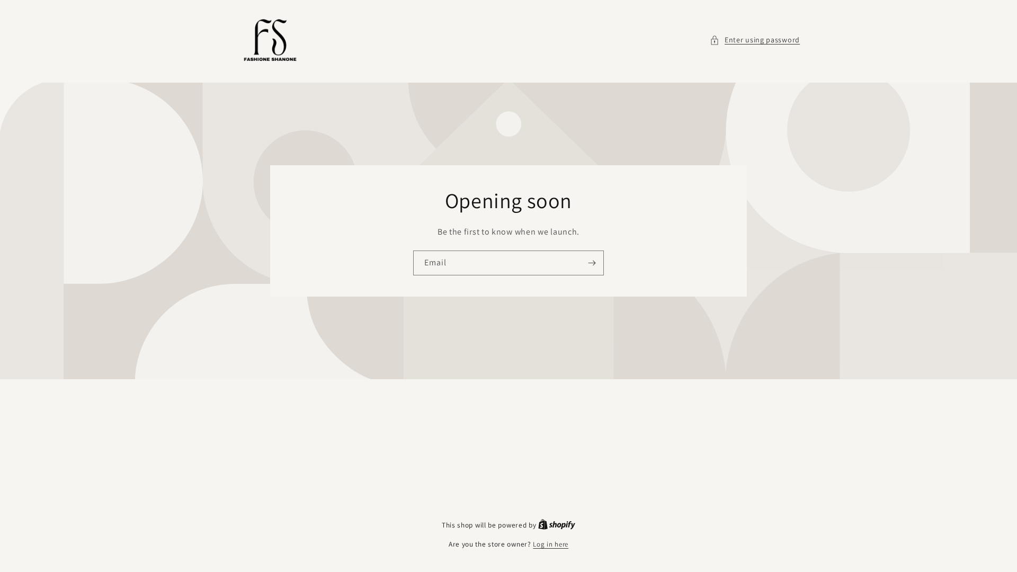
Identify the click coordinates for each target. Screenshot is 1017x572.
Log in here (550, 544)
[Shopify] (556, 525)
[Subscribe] (591, 263)
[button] (755, 40)
